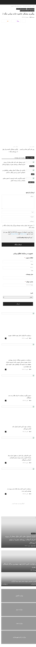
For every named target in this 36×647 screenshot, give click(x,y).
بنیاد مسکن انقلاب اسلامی (16, 6)
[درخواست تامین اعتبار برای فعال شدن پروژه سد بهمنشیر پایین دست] (18, 480)
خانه (33, 6)
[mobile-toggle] (33, 2)
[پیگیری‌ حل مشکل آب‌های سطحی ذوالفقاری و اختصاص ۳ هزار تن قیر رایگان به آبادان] (30, 172)
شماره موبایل (29, 281)
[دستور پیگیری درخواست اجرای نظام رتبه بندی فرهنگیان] (18, 386)
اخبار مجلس (31, 182)
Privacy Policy (14, 234)
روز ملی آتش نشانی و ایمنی (27, 149)
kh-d (31, 17)
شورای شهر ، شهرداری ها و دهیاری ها (27, 10)
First (32, 264)
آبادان (33, 174)
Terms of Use (23, 234)
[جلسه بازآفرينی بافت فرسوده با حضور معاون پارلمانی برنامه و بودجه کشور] (30, 180)
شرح (32, 293)
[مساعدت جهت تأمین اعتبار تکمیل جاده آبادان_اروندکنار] (18, 417)
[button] (2, 2)
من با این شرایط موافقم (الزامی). (24, 237)
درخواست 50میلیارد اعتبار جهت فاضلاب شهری (19, 335)
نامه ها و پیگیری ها (27, 6)
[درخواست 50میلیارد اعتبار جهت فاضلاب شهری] (18, 324)
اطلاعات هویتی (29, 257)
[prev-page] (33, 186)
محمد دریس (33, 545)
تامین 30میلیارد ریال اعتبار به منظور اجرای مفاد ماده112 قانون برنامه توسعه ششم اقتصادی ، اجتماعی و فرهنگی (19, 458)
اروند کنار (32, 166)
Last (32, 270)
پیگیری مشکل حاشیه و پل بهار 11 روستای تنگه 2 (10, 150)
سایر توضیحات (29, 274)
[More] (24, 21)
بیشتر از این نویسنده (20, 157)
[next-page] (31, 186)
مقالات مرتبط (30, 157)
